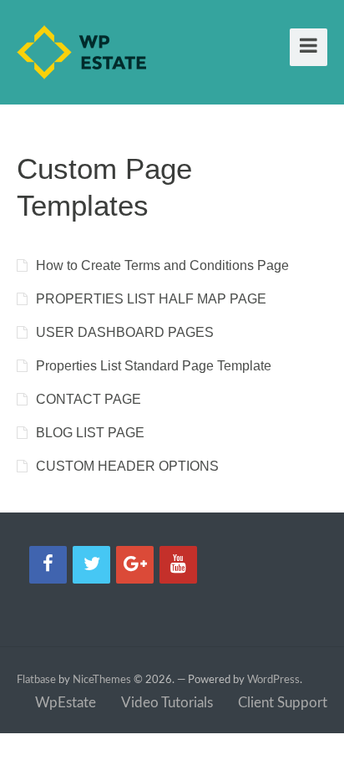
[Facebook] (48, 565)
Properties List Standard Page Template (153, 366)
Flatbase (36, 680)
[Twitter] (91, 565)
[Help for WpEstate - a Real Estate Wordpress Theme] (81, 63)
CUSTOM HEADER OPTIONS (127, 466)
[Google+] (135, 565)
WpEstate (65, 703)
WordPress (273, 680)
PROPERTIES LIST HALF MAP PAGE (151, 299)
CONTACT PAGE (88, 399)
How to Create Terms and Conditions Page (162, 265)
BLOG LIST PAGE (90, 433)
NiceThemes (102, 680)
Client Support (282, 703)
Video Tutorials (167, 703)
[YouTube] (178, 565)
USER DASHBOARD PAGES (125, 332)
